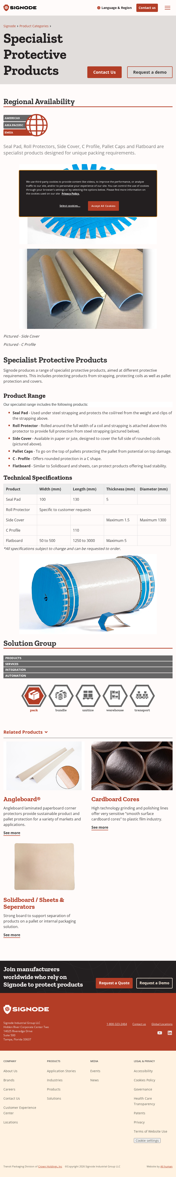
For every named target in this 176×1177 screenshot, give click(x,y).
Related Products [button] (23, 732)
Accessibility (143, 1071)
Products (53, 1089)
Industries (55, 1080)
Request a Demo (154, 982)
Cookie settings (147, 1140)
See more (11, 832)
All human (166, 1166)
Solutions (54, 1098)
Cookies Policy (144, 1080)
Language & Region (117, 8)
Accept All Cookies (103, 206)
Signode (9, 26)
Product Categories (34, 26)
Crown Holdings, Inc (50, 1166)
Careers (9, 1089)
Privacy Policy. (71, 193)
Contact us (147, 7)
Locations (10, 1122)
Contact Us (107, 72)
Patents (139, 1113)
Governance (143, 1089)
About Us (10, 1071)
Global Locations (162, 1024)
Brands (8, 1080)
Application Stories (61, 1071)
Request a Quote (114, 982)
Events (95, 1071)
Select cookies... (70, 205)
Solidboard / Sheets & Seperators (33, 903)
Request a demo (153, 72)
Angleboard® (22, 799)
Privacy (139, 1122)
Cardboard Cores (115, 799)
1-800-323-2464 (117, 1024)
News (94, 1080)
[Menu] (167, 8)
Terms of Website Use (150, 1131)
